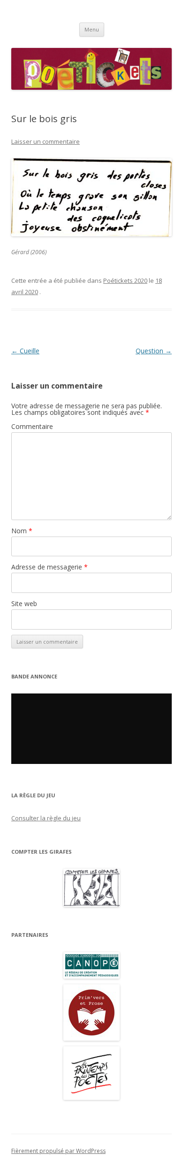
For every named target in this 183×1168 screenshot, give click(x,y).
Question (154, 350)
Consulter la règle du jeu (46, 818)
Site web (24, 603)
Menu (91, 29)
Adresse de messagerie (49, 566)
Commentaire (32, 426)
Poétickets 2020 (125, 280)
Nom (21, 530)
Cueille (25, 350)
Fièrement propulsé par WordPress (58, 1151)
